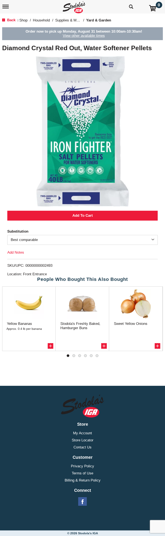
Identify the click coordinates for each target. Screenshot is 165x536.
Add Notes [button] (15, 252)
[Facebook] (82, 501)
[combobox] (82, 240)
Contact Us (82, 447)
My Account (82, 433)
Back (10, 20)
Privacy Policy (82, 466)
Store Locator (82, 440)
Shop (23, 20)
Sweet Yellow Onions (130, 324)
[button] (82, 216)
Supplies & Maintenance (74, 20)
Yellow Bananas (19, 324)
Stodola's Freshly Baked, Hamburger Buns (80, 326)
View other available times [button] (84, 36)
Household (41, 20)
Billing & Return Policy (83, 480)
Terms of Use (82, 473)
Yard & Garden (98, 20)
